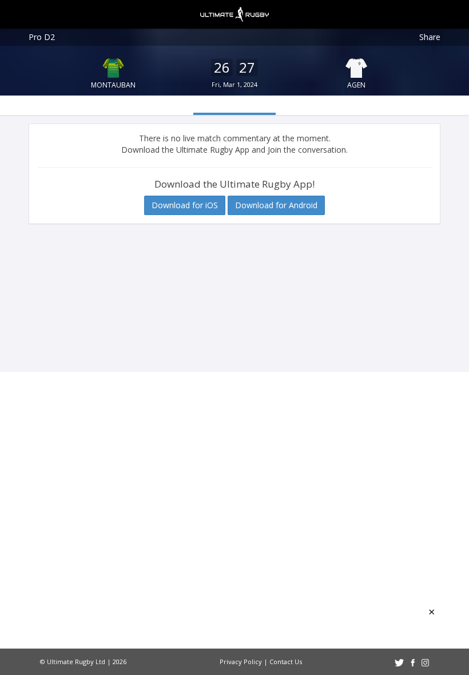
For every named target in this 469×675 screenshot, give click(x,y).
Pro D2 (42, 36)
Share (429, 36)
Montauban (113, 85)
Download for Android (276, 205)
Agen (356, 85)
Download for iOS (185, 205)
